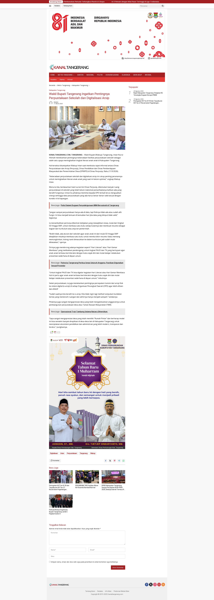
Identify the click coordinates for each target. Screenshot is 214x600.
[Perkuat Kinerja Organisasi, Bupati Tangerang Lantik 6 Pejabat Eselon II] (61, 501)
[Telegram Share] (119, 460)
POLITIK (100, 75)
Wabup (92, 453)
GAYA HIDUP (137, 75)
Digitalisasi (54, 453)
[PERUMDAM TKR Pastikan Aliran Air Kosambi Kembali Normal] (87, 476)
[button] (162, 6)
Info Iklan (108, 591)
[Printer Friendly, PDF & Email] (55, 332)
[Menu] (50, 6)
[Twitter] (151, 585)
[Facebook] (146, 585)
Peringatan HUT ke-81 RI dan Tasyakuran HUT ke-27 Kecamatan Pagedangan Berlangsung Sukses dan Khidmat (59, 488)
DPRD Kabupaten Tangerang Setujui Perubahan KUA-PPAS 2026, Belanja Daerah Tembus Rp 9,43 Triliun (113, 488)
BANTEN (80, 75)
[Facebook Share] (105, 460)
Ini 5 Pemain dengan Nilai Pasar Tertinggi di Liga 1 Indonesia (112, 2)
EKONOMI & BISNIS (112, 75)
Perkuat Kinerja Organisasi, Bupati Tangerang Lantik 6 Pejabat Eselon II (58, 512)
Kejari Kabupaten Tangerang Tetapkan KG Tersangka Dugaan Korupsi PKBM (148, 94)
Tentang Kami (68, 6)
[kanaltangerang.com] (69, 67)
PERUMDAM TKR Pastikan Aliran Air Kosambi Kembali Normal (86, 486)
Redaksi (57, 6)
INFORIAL (148, 75)
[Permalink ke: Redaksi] (51, 103)
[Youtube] (159, 585)
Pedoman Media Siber (121, 591)
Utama (62, 79)
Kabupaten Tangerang (57, 90)
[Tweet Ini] (110, 460)
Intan (62, 453)
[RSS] (163, 585)
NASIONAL (90, 75)
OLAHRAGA (126, 75)
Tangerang (83, 453)
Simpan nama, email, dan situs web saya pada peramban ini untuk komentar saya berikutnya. (84, 562)
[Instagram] (155, 585)
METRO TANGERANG (65, 75)
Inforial (70, 79)
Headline (53, 79)
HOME (52, 75)
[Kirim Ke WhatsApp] (123, 460)
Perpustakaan (72, 453)
